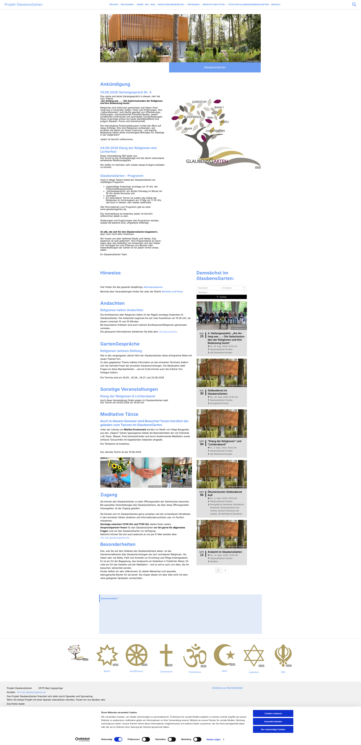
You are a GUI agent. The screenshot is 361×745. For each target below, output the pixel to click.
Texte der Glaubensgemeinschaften (248, 4)
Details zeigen (214, 739)
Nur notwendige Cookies (273, 729)
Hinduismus (195, 672)
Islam (224, 670)
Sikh (283, 672)
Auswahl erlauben (273, 721)
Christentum (166, 671)
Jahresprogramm (152, 287)
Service (275, 4)
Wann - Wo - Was (146, 4)
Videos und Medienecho (171, 4)
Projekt (114, 4)
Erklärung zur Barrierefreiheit (227, 687)
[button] (180, 598)
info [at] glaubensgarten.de (114, 537)
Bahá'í (107, 671)
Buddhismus (136, 671)
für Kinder (193, 4)
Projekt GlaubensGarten (23, 4)
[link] (128, 4)
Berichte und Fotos (213, 4)
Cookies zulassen (273, 713)
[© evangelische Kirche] (327, 689)
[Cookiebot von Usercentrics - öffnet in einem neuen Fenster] (82, 739)
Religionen (127, 4)
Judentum (254, 672)
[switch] (146, 739)
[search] (354, 4)
